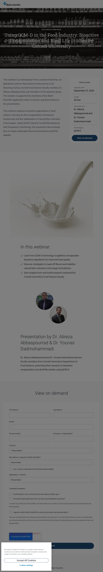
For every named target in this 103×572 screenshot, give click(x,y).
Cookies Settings (26, 565)
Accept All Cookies (26, 560)
